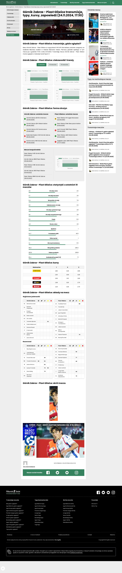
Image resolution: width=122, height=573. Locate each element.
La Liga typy (38, 513)
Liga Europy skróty (68, 508)
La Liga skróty (66, 513)
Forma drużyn (11, 20)
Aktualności (54, 2)
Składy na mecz (11, 31)
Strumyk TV (94, 503)
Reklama (112, 535)
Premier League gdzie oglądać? (15, 513)
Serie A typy (38, 515)
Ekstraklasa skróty (68, 522)
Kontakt (90, 535)
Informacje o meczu (12, 10)
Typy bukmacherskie (88, 2)
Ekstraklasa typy (39, 522)
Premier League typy (40, 510)
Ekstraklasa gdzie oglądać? (13, 527)
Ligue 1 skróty (66, 520)
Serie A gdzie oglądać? (12, 517)
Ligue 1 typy (38, 520)
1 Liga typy (37, 524)
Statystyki (10, 24)
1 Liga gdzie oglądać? (12, 529)
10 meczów (52, 64)
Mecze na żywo (102, 2)
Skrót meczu (10, 35)
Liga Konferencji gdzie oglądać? (15, 510)
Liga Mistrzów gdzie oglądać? (14, 506)
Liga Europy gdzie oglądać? (13, 508)
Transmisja (10, 13)
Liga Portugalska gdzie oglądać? (15, 524)
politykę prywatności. (77, 552)
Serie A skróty (66, 515)
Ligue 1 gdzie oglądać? (12, 522)
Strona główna (10, 7)
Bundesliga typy (39, 517)
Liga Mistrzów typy (39, 503)
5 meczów (41, 64)
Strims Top (94, 506)
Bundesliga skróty (68, 517)
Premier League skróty (69, 510)
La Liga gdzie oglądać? (12, 515)
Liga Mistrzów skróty (68, 503)
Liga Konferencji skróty (69, 506)
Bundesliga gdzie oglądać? (13, 520)
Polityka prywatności (63, 535)
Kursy (8, 27)
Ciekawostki (10, 17)
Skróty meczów (74, 2)
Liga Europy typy (39, 508)
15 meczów (64, 64)
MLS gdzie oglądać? (11, 503)
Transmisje (63, 2)
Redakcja (9, 535)
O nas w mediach (35, 535)
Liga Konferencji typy (40, 506)
